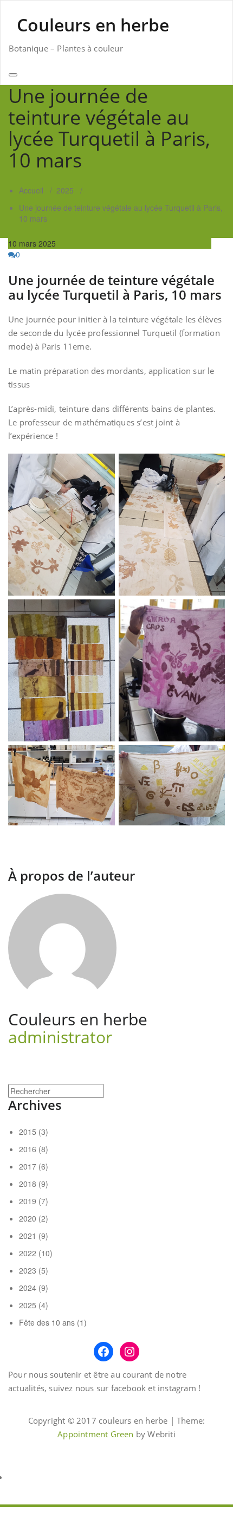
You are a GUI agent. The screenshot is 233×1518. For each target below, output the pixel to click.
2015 (27, 1131)
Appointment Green (95, 1434)
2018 (27, 1183)
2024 (27, 1287)
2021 (27, 1235)
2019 (27, 1201)
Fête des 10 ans (47, 1322)
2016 (27, 1149)
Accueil (31, 190)
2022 (27, 1253)
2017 (27, 1166)
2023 (27, 1270)
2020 (27, 1218)
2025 (65, 190)
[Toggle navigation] (13, 74)
